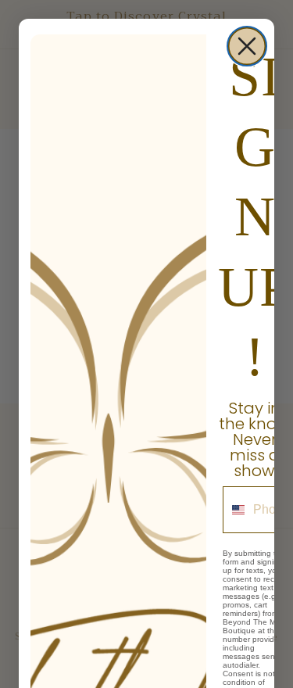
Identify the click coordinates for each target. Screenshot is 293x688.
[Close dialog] (246, 46)
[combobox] (234, 509)
